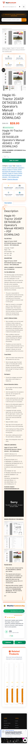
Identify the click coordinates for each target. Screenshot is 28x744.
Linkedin (16, 720)
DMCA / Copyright (7, 729)
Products (18, 737)
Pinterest (16, 725)
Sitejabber (14, 737)
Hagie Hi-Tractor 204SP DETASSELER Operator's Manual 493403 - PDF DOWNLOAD (12, 175)
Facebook (17, 729)
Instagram (17, 727)
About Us (5, 720)
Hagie (8, 48)
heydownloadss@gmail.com (10, 6)
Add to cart (14, 160)
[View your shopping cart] (20, 6)
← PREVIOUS (8, 642)
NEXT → (20, 642)
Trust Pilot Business (7, 737)
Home (4, 48)
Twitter (16, 723)
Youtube (16, 731)
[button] (23, 71)
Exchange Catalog (7, 723)
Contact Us (6, 727)
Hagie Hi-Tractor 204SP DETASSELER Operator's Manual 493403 (12, 171)
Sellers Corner (6, 725)
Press (5, 731)
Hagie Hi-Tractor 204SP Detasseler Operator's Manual (13, 167)
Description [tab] (8, 203)
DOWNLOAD (8, 695)
